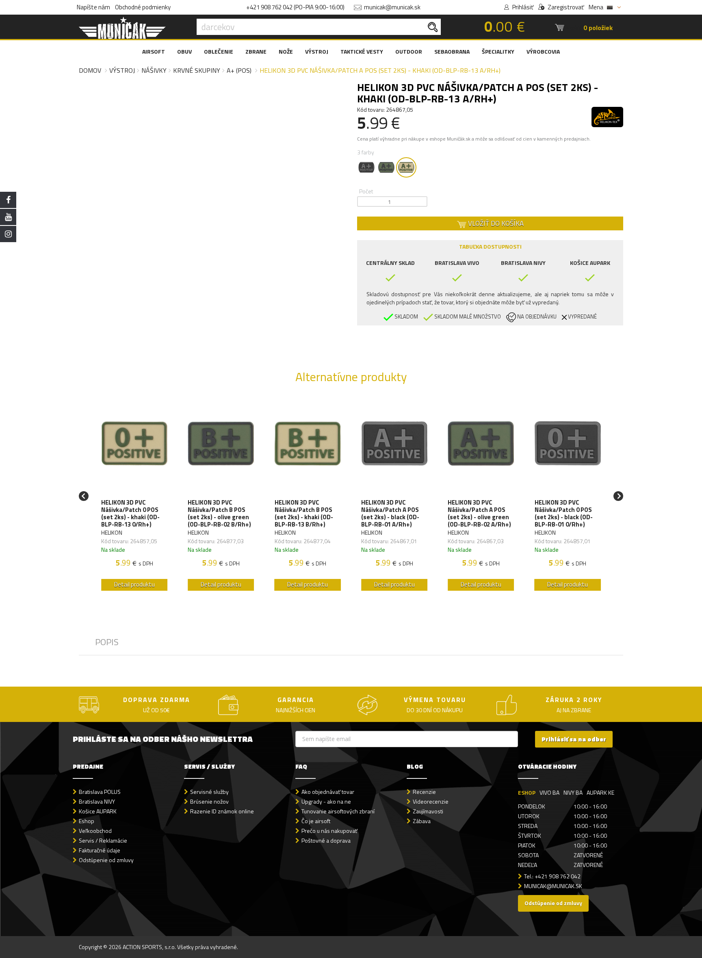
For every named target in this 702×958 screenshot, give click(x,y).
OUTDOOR (408, 51)
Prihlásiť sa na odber (574, 739)
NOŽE (286, 51)
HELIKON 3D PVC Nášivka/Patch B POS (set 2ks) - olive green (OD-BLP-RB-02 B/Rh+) (219, 513)
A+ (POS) (239, 70)
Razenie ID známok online (222, 811)
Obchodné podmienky (143, 7)
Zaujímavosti (428, 811)
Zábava (422, 821)
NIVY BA (573, 792)
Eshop (86, 821)
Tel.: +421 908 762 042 (552, 876)
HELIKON (111, 532)
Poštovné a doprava (326, 840)
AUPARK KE (600, 792)
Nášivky (154, 70)
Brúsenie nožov (209, 801)
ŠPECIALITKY (498, 51)
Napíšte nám (93, 7)
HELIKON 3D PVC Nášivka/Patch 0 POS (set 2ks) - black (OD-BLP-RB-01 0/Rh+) (564, 513)
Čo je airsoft (315, 821)
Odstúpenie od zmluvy (106, 860)
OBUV (184, 51)
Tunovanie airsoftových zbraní (338, 811)
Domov (90, 70)
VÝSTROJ (316, 51)
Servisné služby (209, 791)
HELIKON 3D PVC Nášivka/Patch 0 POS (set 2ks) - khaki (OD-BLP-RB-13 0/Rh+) (130, 513)
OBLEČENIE (218, 51)
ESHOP (526, 792)
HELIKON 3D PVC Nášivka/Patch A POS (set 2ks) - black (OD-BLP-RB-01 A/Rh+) (390, 513)
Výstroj (122, 70)
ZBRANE (255, 51)
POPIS (107, 642)
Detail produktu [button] (134, 584)
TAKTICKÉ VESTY (361, 51)
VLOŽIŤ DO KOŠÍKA (495, 223)
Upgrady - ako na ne (326, 801)
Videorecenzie (430, 801)
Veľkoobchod (95, 830)
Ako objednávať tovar (327, 791)
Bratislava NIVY (97, 801)
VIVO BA (549, 792)
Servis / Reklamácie (103, 840)
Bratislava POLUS (100, 791)
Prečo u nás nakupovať (329, 830)
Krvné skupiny (196, 70)
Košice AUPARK (98, 811)
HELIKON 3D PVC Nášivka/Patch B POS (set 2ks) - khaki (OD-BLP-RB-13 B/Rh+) (304, 513)
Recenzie (424, 791)
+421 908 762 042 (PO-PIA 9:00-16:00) (295, 7)
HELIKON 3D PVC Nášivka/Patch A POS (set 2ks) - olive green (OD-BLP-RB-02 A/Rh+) (479, 513)
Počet (366, 191)
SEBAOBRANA (452, 51)
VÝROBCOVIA (543, 51)
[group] (134, 496)
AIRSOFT (153, 51)
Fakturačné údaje (99, 850)
